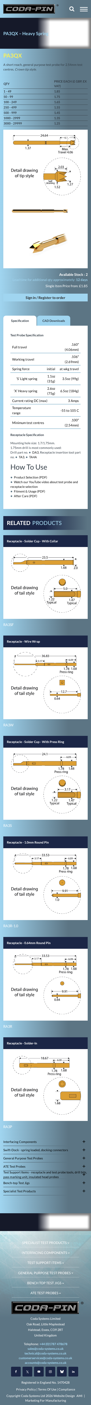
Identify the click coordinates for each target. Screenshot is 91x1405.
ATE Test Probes (14, 1166)
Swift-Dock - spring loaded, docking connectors (35, 1150)
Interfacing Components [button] (45, 1253)
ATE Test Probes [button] (44, 1293)
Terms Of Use (47, 1389)
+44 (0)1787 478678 (53, 1344)
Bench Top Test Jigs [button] (44, 1283)
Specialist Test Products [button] (44, 1243)
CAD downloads (53, 321)
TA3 (21, 457)
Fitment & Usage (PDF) (29, 491)
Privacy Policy (26, 1389)
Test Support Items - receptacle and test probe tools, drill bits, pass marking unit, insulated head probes (45, 1175)
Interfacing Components (20, 1142)
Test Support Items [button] (44, 1263)
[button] (84, 9)
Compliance (67, 1389)
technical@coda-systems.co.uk (45, 1353)
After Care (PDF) (25, 496)
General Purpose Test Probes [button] (44, 1273)
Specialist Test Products (19, 1191)
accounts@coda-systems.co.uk (45, 1363)
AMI (79, 1396)
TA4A (33, 457)
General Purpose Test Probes (23, 1158)
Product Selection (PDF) (30, 477)
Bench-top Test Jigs (16, 1183)
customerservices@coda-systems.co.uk (45, 1358)
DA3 (35, 452)
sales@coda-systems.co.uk (46, 1348)
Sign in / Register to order (45, 297)
